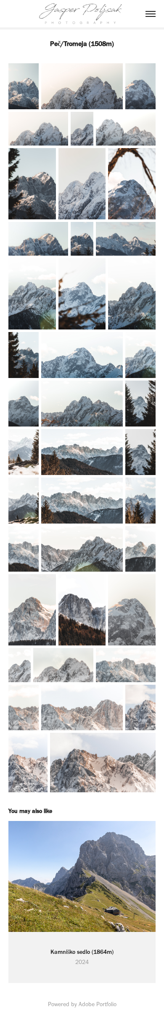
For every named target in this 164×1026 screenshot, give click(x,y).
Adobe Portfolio (97, 1004)
